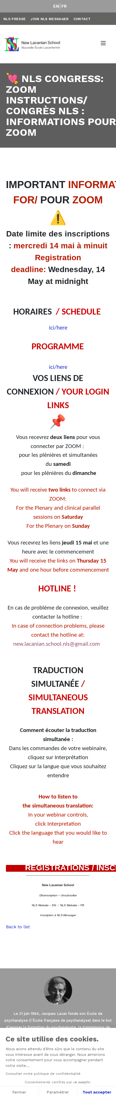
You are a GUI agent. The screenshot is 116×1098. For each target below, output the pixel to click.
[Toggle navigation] (103, 44)
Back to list (18, 926)
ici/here (58, 328)
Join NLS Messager (49, 19)
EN (56, 6)
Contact (82, 19)
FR (64, 6)
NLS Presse (14, 19)
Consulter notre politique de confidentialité (43, 1074)
